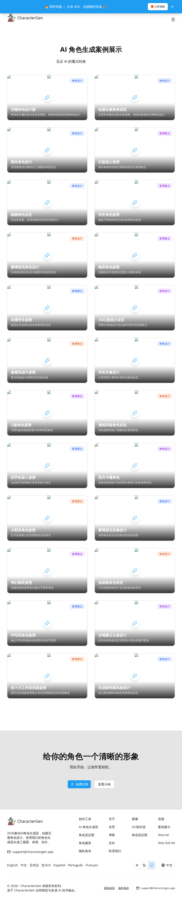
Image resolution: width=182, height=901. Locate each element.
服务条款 (123, 888)
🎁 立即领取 (157, 6)
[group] (144, 865)
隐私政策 (109, 888)
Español (59, 865)
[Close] (172, 6)
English (12, 865)
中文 (24, 865)
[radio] (137, 865)
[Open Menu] (173, 19)
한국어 (46, 865)
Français (92, 865)
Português (75, 865)
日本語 (34, 865)
